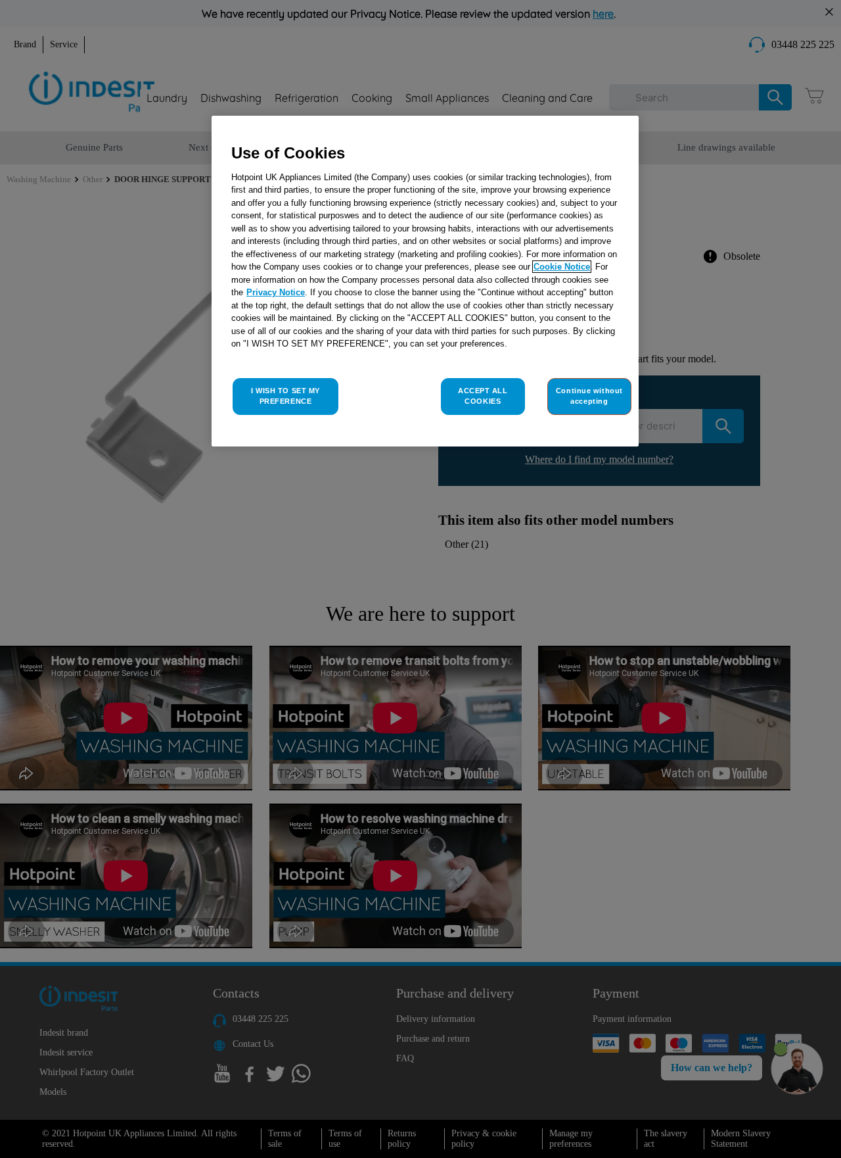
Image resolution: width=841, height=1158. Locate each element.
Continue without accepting (589, 396)
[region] (425, 281)
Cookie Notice (562, 267)
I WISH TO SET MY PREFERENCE (285, 396)
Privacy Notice (275, 292)
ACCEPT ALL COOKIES (483, 396)
